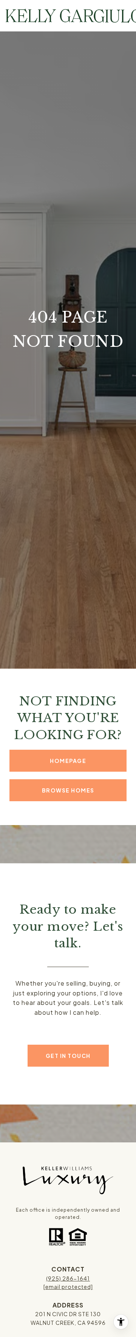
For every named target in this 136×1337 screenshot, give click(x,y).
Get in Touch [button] (68, 1055)
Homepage (68, 760)
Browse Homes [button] (68, 790)
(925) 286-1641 (68, 1278)
